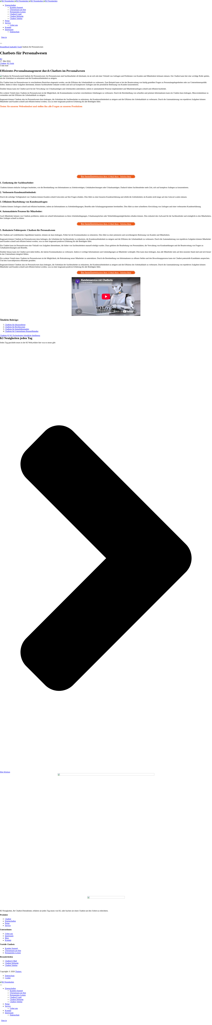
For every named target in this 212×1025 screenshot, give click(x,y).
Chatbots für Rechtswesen (15, 327)
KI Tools (10, 63)
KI (1, 59)
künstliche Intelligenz (32, 335)
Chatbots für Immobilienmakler (17, 329)
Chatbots (3, 335)
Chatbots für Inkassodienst (15, 325)
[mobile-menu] (1, 43)
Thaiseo (18, 971)
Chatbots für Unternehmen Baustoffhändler (21, 331)
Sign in (4, 37)
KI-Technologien (16, 335)
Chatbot (3, 63)
